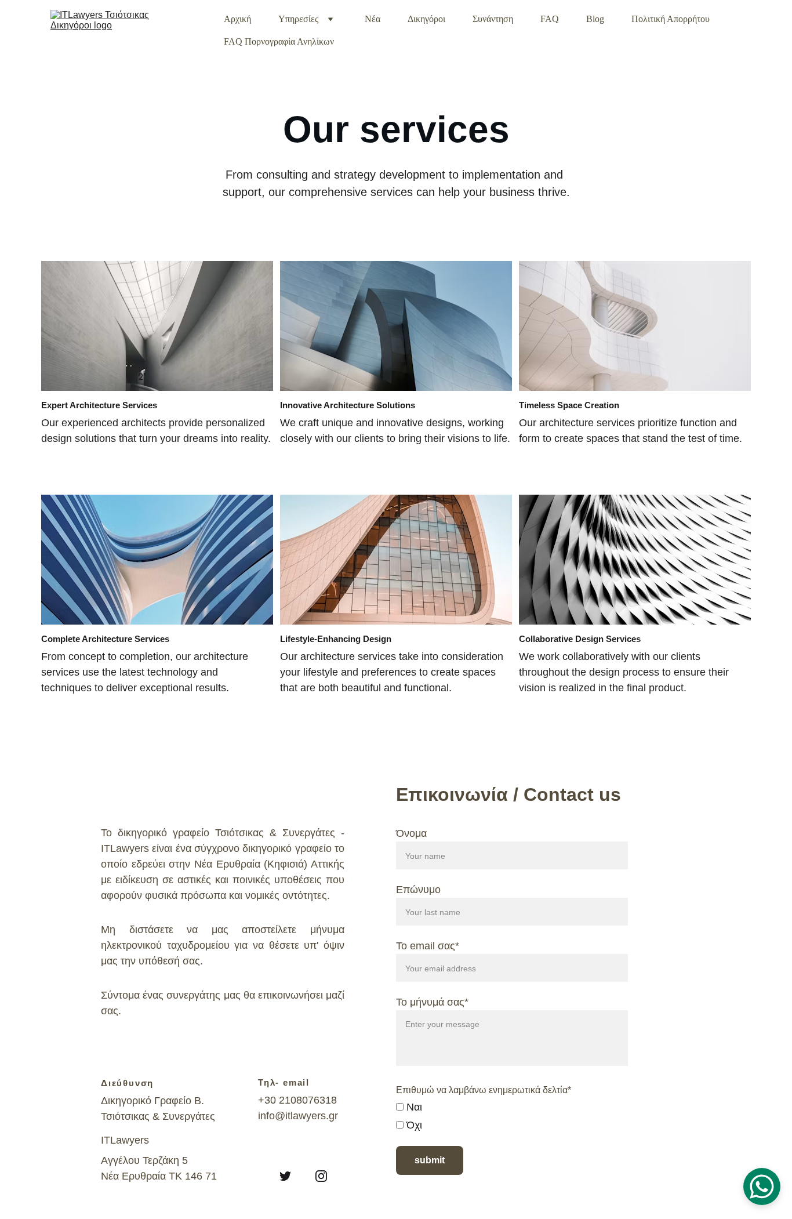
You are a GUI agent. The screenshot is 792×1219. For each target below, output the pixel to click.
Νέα (372, 19)
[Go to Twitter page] (285, 1176)
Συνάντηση (493, 19)
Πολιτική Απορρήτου (670, 19)
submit (430, 1160)
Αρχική (237, 19)
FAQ (549, 19)
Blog (595, 19)
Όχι (413, 1125)
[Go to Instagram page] (321, 1176)
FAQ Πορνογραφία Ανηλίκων (279, 41)
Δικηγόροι (426, 19)
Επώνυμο (418, 889)
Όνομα (411, 833)
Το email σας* (427, 946)
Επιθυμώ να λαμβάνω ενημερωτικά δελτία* (483, 1090)
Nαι (413, 1107)
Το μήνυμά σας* (432, 1002)
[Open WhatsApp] (761, 1186)
